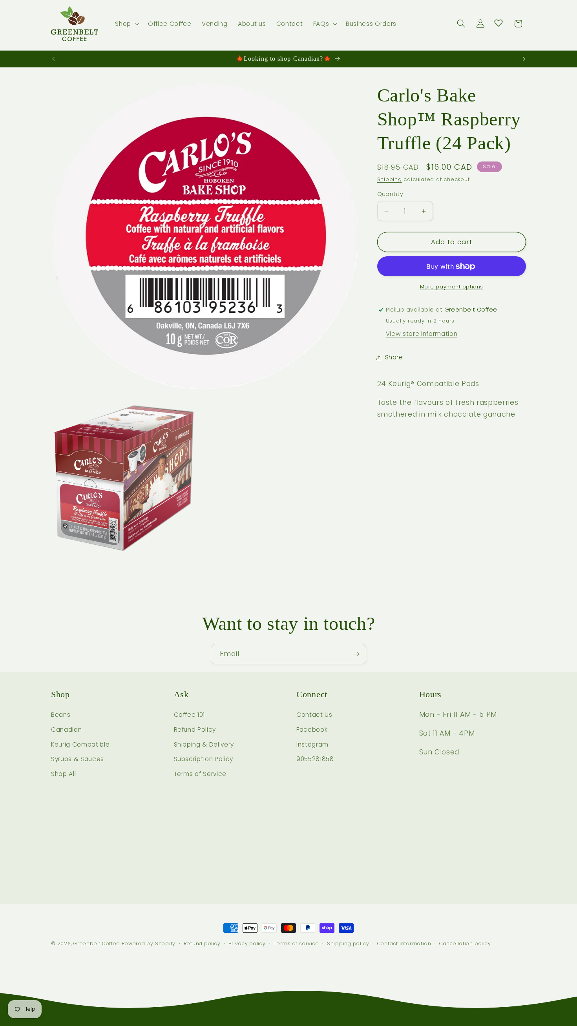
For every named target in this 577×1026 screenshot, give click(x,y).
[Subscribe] (356, 654)
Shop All (63, 774)
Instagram (312, 744)
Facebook (311, 729)
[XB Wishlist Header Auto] (498, 22)
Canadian (66, 729)
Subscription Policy (204, 759)
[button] (126, 24)
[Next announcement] (524, 59)
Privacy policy (247, 943)
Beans (60, 715)
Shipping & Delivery (204, 744)
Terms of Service (200, 774)
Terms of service (296, 943)
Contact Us (314, 715)
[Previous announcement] (53, 59)
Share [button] (394, 357)
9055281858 (315, 759)
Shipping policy (348, 943)
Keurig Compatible (80, 744)
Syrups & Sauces (77, 759)
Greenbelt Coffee (96, 943)
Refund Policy (195, 729)
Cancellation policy (465, 943)
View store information (422, 334)
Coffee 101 (189, 715)
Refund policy (202, 943)
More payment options (451, 286)
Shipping (389, 179)
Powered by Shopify (148, 943)
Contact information (404, 943)
